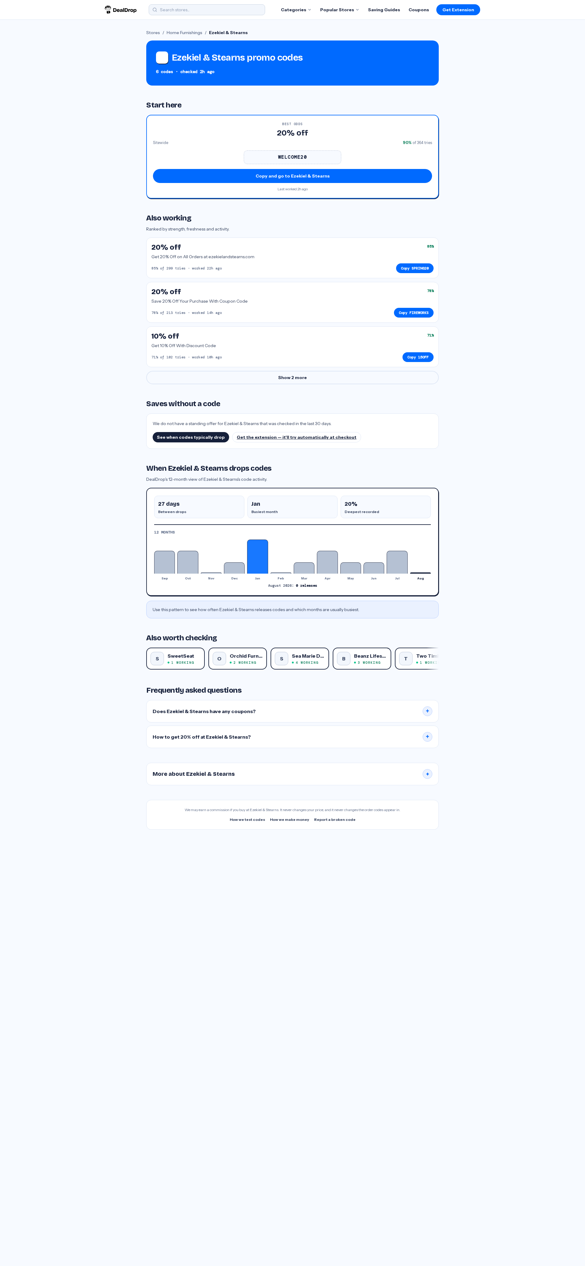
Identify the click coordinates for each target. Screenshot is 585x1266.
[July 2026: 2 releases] (397, 562)
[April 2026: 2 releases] (327, 562)
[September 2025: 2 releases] (164, 562)
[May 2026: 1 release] (350, 568)
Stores (153, 32)
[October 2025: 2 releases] (187, 562)
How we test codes (247, 819)
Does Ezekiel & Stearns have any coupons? (291, 711)
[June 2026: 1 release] (373, 568)
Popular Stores (337, 9)
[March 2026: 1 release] (304, 568)
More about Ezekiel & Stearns (291, 774)
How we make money (289, 819)
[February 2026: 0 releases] (281, 573)
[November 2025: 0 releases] (211, 573)
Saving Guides (384, 9)
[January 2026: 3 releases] (257, 557)
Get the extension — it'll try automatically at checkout (296, 437)
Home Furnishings (184, 32)
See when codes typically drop (191, 437)
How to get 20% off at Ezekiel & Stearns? (291, 736)
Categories (293, 9)
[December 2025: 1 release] (234, 568)
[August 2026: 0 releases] (420, 573)
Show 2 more (292, 377)
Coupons (419, 9)
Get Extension (458, 9)
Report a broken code (335, 819)
